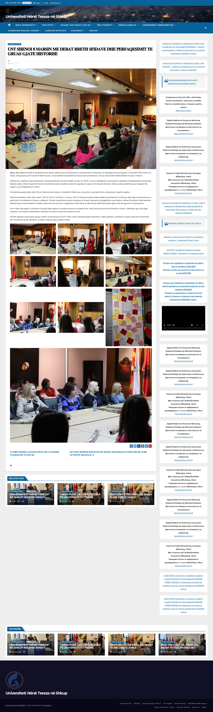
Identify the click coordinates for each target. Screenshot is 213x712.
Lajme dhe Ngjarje (14, 44)
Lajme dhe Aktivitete (55, 31)
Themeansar (47, 705)
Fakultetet (48, 25)
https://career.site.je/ (183, 111)
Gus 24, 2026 (16, 652)
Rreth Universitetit (26, 25)
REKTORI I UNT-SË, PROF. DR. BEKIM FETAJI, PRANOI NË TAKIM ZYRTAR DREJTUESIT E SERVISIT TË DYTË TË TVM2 (180, 649)
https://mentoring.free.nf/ (183, 134)
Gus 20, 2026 (117, 652)
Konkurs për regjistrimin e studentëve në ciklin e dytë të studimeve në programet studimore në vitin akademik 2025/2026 (183, 286)
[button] (206, 28)
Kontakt (93, 31)
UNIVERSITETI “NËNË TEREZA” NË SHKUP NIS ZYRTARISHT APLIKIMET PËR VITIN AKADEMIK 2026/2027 (29, 498)
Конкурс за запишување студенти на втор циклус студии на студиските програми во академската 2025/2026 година (183, 296)
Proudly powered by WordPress (16, 705)
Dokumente (77, 31)
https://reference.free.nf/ (183, 160)
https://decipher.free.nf (183, 193)
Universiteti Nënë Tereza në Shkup (36, 16)
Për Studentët (104, 25)
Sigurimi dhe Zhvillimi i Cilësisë (23, 31)
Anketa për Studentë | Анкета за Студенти (184, 223)
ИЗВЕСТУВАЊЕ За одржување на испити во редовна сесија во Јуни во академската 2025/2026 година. (183, 585)
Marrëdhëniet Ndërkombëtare (158, 25)
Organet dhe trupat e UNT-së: (75, 25)
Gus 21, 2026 (67, 652)
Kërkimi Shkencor (128, 25)
